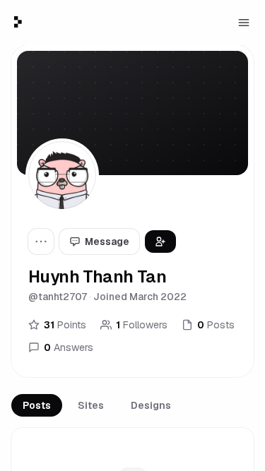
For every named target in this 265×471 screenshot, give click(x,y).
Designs (151, 405)
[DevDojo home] (18, 22)
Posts (37, 405)
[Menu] (244, 22)
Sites (91, 405)
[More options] (41, 241)
